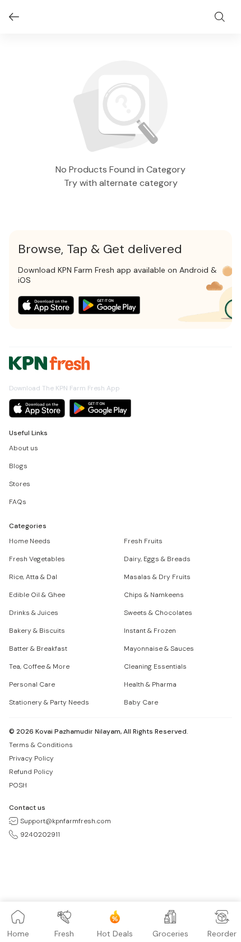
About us (23, 448)
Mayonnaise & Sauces (159, 648)
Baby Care (141, 702)
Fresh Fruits (143, 541)
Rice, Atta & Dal (33, 576)
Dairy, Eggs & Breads (157, 558)
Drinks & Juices (33, 612)
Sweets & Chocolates (158, 612)
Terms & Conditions (41, 744)
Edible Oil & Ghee (37, 594)
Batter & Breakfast (38, 648)
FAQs (17, 501)
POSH (18, 785)
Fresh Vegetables (37, 558)
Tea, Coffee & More (39, 666)
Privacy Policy (31, 758)
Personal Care (32, 684)
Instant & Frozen (150, 630)
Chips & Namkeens (154, 594)
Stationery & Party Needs (49, 702)
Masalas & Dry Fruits (157, 576)
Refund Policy (31, 771)
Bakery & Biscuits (37, 630)
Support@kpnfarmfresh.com (65, 821)
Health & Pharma (150, 684)
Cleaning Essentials (155, 666)
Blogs (18, 465)
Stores (19, 483)
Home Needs (29, 541)
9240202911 (40, 834)
